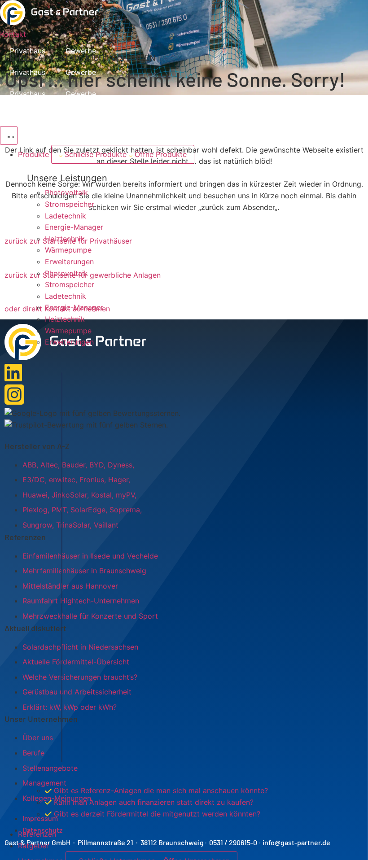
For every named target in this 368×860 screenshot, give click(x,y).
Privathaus (27, 50)
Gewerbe (81, 50)
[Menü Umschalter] (9, 135)
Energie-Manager (74, 227)
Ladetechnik (65, 215)
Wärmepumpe (68, 249)
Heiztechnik (65, 238)
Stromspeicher (69, 204)
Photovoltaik (66, 192)
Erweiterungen (69, 261)
